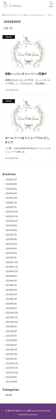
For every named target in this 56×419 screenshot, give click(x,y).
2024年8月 (11, 280)
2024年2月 (11, 308)
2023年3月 (11, 354)
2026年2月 (11, 202)
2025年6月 (11, 239)
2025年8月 (11, 230)
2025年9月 (11, 225)
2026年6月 (11, 184)
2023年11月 (12, 317)
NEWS (9, 395)
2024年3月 (11, 303)
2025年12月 (12, 211)
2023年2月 (11, 358)
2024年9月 (11, 276)
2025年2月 (11, 253)
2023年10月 (12, 322)
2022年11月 (12, 368)
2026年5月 (11, 188)
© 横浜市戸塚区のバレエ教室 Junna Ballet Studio (28, 411)
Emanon (34, 415)
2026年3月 (11, 197)
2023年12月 (12, 312)
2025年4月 (11, 248)
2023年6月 (11, 340)
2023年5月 (11, 345)
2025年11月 (12, 216)
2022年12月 (12, 363)
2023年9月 (11, 326)
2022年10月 (12, 372)
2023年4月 (11, 349)
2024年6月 (11, 289)
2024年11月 (12, 266)
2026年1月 (11, 207)
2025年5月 (11, 244)
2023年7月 (11, 335)
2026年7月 (11, 179)
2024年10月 (12, 271)
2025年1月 (11, 257)
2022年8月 (11, 381)
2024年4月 (11, 299)
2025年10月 (12, 221)
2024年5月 (11, 294)
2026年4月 (11, 193)
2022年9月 (11, 377)
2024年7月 (11, 285)
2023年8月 (11, 331)
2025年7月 (11, 234)
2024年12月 (12, 262)
